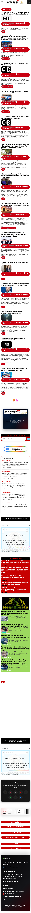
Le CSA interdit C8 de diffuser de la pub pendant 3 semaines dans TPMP (14, 369)
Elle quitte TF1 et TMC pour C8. (9, 277)
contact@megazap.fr (11, 867)
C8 (3, 31)
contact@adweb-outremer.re (14, 891)
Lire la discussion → (7, 467)
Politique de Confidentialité (15, 826)
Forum (3, 682)
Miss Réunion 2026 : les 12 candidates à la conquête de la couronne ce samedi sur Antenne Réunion (13, 577)
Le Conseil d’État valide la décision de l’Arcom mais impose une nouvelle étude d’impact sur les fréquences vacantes (14, 38)
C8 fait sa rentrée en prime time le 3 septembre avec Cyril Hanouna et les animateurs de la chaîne (13, 234)
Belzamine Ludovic (9, 23)
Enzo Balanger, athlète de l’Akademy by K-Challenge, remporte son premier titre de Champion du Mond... (19, 666)
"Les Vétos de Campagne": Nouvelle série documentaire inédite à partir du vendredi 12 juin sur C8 (15, 175)
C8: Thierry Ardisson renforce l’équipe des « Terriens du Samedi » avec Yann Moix (15, 284)
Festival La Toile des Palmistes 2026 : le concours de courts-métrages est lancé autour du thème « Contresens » (15, 562)
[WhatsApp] (10, 797)
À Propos (16, 844)
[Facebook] (5, 792)
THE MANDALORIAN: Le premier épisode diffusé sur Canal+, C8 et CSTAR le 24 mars (15, 204)
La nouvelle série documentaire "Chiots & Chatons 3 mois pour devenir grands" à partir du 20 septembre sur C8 (15, 146)
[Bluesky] (21, 797)
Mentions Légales (15, 822)
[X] (15, 792)
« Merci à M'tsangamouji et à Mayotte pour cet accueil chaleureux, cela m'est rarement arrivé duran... (19, 629)
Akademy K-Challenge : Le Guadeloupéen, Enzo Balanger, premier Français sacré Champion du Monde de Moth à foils (15, 661)
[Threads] (26, 792)
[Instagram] (10, 792)
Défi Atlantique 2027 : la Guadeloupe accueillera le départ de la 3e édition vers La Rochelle (14, 613)
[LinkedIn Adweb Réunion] (4, 899)
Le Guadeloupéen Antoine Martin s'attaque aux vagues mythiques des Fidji (15, 636)
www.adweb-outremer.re (13, 896)
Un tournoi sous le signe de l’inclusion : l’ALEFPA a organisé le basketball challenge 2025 (15, 648)
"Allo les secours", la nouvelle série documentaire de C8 (13, 339)
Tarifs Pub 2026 (15, 833)
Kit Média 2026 (15, 848)
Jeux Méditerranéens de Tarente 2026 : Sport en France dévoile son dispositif (14, 583)
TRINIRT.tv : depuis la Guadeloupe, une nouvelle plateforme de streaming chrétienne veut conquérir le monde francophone (15, 589)
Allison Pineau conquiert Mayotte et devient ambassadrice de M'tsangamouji (14, 625)
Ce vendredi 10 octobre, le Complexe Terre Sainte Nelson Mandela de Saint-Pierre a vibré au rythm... (19, 653)
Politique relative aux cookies (15, 837)
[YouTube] (21, 792)
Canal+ (7, 228)
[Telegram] (15, 797)
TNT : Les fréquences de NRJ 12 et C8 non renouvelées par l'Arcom (15, 92)
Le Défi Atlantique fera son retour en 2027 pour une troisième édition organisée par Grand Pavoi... (18, 618)
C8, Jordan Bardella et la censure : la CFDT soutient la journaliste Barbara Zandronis (15, 13)
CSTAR (12, 228)
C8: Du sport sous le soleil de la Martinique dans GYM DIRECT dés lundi (15, 117)
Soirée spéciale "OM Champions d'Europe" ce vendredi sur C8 (12, 312)
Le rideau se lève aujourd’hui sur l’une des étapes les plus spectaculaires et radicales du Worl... (18, 640)
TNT (10, 86)
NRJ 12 (7, 58)
